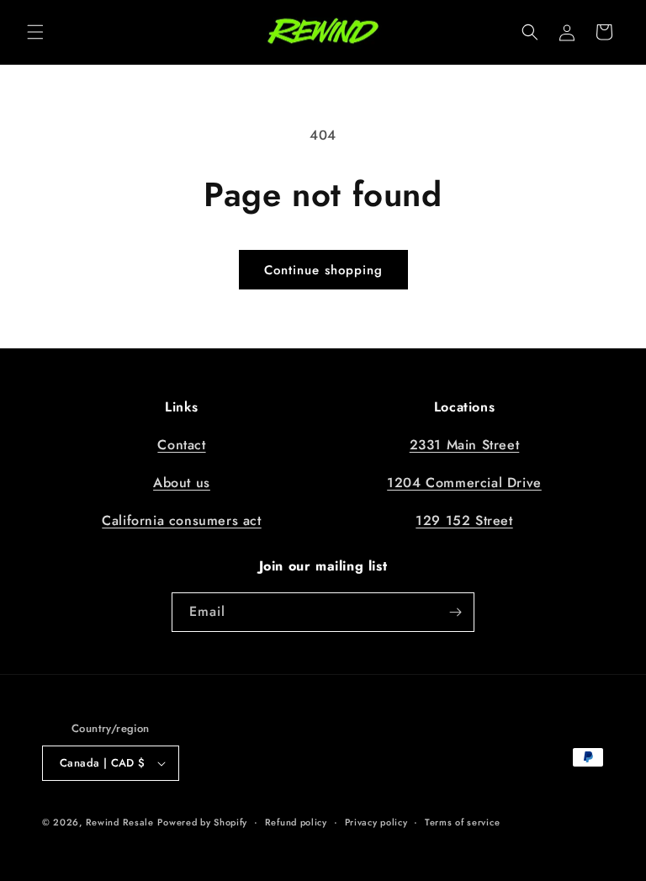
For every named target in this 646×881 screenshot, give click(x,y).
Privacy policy (376, 822)
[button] (35, 31)
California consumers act (181, 520)
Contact (181, 444)
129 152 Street (464, 520)
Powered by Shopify (202, 822)
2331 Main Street (465, 444)
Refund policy (296, 822)
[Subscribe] (455, 612)
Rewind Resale (120, 822)
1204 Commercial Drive (464, 482)
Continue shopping (323, 270)
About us (181, 482)
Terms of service (462, 822)
